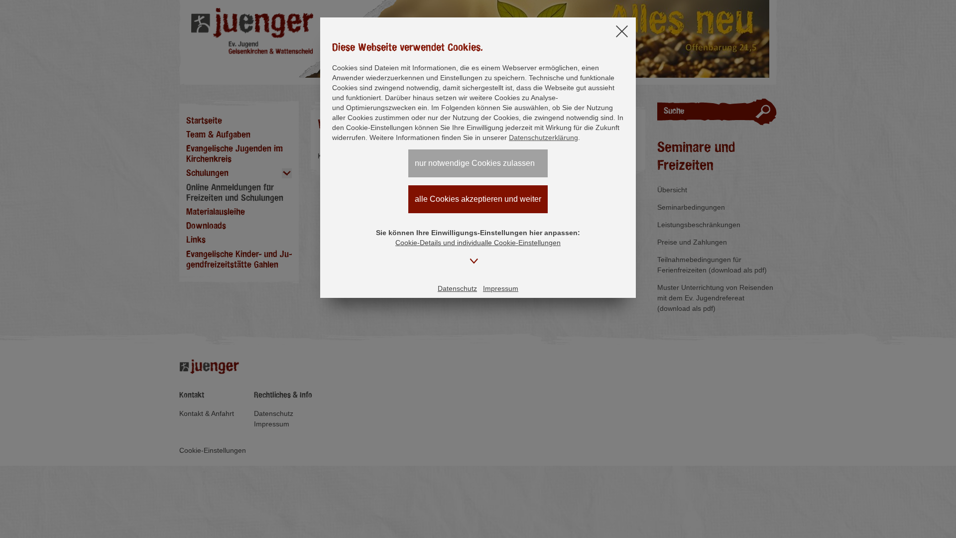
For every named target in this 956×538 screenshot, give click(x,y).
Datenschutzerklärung (543, 137)
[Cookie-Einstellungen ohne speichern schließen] (622, 32)
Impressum (500, 288)
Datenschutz (457, 288)
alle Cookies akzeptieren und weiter (478, 199)
